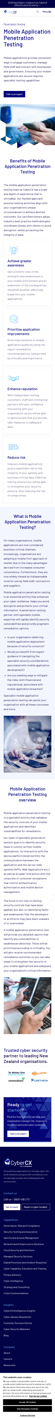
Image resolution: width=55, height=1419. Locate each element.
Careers (8, 1358)
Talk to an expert (14, 94)
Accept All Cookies (27, 1402)
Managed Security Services (18, 1256)
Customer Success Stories (18, 1323)
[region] (27, 1396)
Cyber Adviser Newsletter (17, 1316)
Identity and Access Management (21, 1237)
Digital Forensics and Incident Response (25, 1262)
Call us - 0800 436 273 (16, 1199)
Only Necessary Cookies (27, 1409)
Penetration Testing (14, 24)
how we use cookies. (38, 1396)
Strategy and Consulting (16, 1287)
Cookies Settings (27, 1415)
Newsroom (9, 1365)
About (7, 1352)
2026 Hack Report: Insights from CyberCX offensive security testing (27, 3)
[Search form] (38, 11)
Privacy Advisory (12, 1274)
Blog (6, 1335)
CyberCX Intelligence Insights (19, 1310)
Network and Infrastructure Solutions (24, 1244)
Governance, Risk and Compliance (22, 1225)
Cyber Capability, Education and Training (25, 1268)
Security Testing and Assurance (20, 1231)
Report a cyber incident (36, 1207)
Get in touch (12, 1207)
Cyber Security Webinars (17, 1329)
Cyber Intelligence (13, 1280)
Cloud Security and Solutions (19, 1250)
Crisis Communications (16, 1293)
